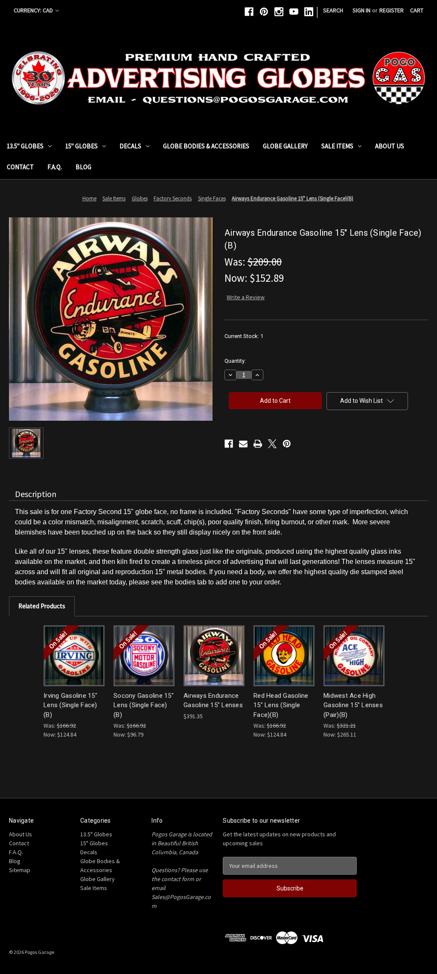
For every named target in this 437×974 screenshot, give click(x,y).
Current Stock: (243, 336)
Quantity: (235, 361)
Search (333, 10)
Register (391, 10)
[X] (272, 444)
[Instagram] (278, 11)
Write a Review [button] (246, 297)
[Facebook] (249, 11)
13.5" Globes (25, 146)
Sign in (361, 10)
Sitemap (19, 870)
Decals (130, 146)
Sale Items (337, 146)
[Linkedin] (308, 11)
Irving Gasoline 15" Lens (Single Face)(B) (70, 705)
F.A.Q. (54, 167)
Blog (83, 167)
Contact (20, 167)
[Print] (257, 444)
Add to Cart (354, 655)
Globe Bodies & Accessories (206, 146)
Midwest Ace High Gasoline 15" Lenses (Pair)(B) (353, 705)
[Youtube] (293, 11)
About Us (389, 146)
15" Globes (81, 146)
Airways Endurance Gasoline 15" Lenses (213, 700)
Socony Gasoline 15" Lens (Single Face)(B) (144, 705)
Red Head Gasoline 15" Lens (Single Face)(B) (280, 705)
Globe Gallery (285, 146)
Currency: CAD (34, 10)
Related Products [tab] (41, 606)
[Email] (243, 444)
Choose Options (74, 655)
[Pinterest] (263, 11)
